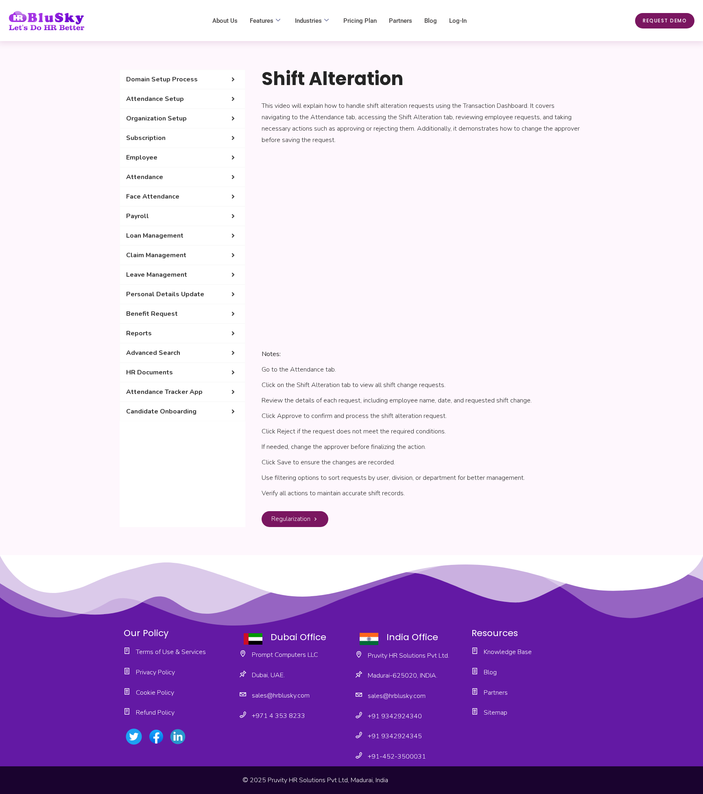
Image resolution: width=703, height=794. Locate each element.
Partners (400, 20)
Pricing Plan (360, 20)
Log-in (458, 20)
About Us (225, 20)
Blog (430, 20)
